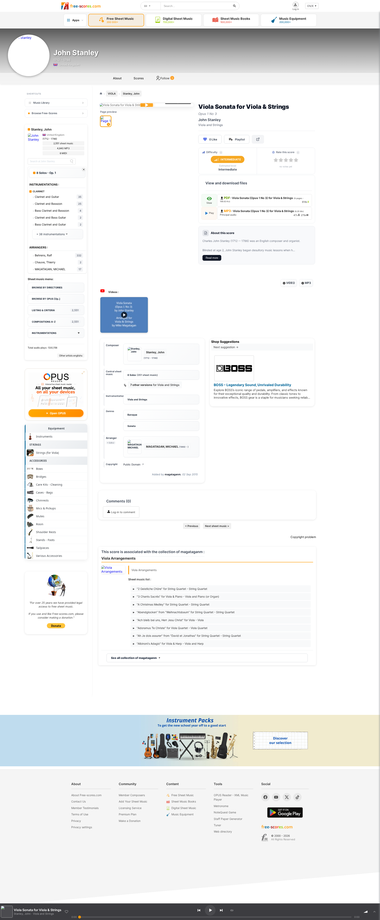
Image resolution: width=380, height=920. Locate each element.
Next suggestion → (226, 347)
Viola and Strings (137, 399)
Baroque (132, 414)
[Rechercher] (234, 6)
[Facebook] (265, 797)
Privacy (76, 820)
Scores (139, 78)
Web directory (223, 831)
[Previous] (199, 910)
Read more (212, 257)
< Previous (191, 526)
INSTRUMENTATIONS (44, 333)
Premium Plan (127, 814)
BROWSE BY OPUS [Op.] (46, 298)
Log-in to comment (122, 512)
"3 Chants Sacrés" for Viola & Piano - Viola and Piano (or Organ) (176, 596)
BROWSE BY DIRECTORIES (47, 287)
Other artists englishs (70, 355)
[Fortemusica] (264, 837)
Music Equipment (182, 814)
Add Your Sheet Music (133, 801)
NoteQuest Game (225, 812)
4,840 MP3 (63, 148)
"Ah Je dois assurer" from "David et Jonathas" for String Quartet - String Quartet (187, 635)
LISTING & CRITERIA (55, 310)
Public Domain (133, 464)
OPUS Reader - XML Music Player (231, 797)
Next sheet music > (217, 526)
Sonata (131, 425)
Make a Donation (130, 820)
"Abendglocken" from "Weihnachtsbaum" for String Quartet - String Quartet (184, 612)
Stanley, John (131, 93)
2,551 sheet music (63, 143)
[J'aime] (66, 912)
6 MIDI (63, 153)
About (117, 78)
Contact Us (78, 801)
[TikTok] (297, 797)
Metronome (221, 806)
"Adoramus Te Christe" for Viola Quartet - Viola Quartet (170, 628)
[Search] (72, 161)
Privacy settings (81, 827)
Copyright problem (303, 537)
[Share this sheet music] (258, 139)
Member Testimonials (85, 808)
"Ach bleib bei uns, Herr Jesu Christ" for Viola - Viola (168, 620)
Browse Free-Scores (44, 113)
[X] (287, 797)
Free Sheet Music (182, 795)
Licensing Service (130, 808)
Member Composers (132, 795)
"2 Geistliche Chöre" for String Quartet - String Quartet (170, 588)
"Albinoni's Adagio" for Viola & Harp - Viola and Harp (168, 643)
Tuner (217, 825)
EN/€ (310, 6)
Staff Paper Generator (228, 819)
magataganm (173, 474)
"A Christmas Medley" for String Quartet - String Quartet (171, 604)
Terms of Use (79, 814)
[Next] (221, 910)
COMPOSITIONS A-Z (55, 321)
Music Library (41, 102)
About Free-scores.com (86, 795)
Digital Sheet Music (183, 808)
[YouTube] (276, 797)
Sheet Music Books (183, 801)
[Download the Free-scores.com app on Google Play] (285, 812)
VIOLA (112, 93)
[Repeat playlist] (232, 910)
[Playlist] (374, 912)
